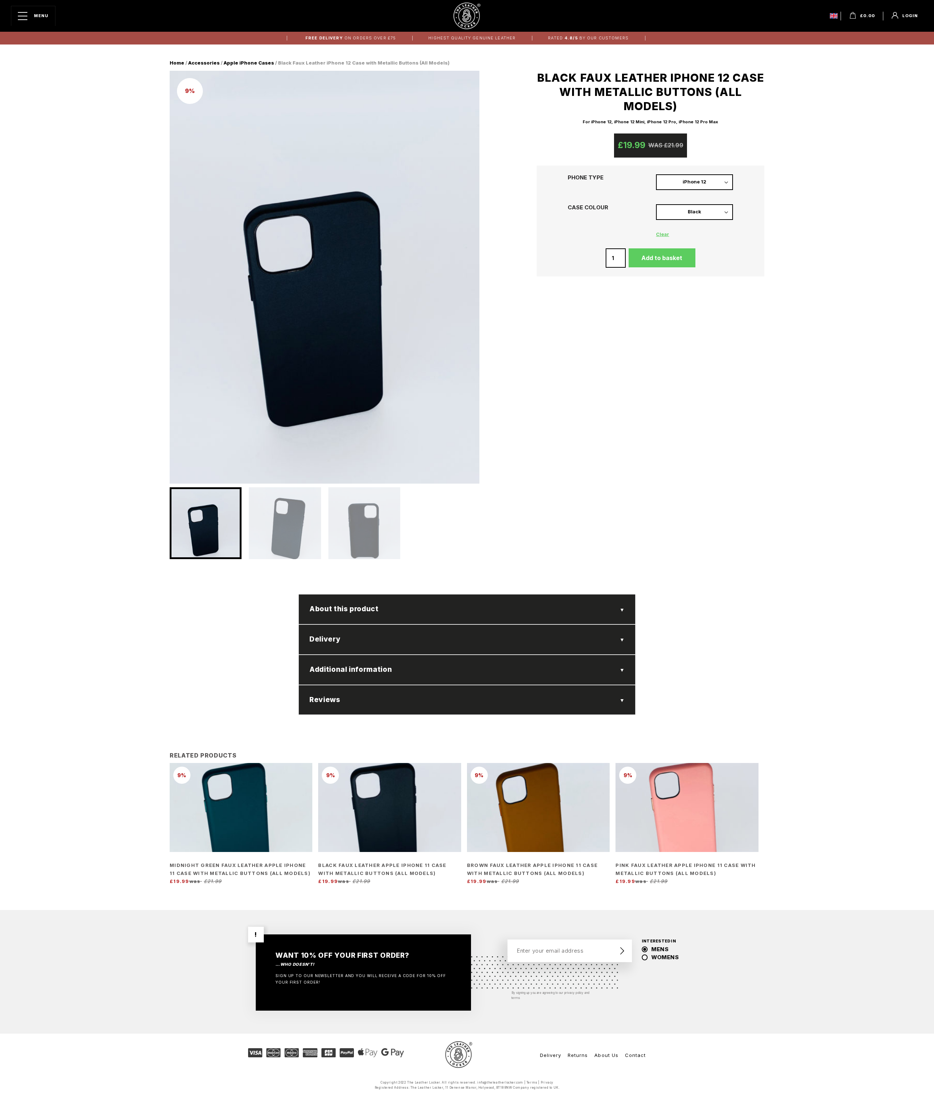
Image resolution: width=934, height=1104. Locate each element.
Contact (635, 1055)
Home (177, 63)
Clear (662, 234)
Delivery (550, 1055)
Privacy (547, 1082)
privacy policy (574, 993)
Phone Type (585, 177)
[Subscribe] (622, 951)
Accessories (204, 63)
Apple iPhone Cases (249, 63)
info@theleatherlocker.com (500, 1082)
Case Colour (588, 207)
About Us (606, 1055)
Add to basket (661, 258)
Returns (578, 1055)
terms (516, 998)
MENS (659, 949)
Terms (531, 1082)
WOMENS (665, 957)
